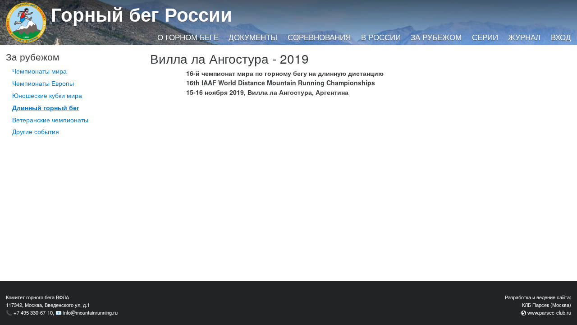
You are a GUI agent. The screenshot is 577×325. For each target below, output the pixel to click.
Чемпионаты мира (39, 70)
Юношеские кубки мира (47, 95)
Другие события (35, 131)
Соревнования (319, 37)
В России (381, 37)
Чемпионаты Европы (43, 83)
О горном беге (188, 37)
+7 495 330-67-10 (33, 312)
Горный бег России (141, 14)
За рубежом (436, 37)
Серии (485, 37)
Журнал (524, 37)
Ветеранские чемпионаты (50, 119)
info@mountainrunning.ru (90, 312)
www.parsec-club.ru (549, 312)
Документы (253, 37)
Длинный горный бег (45, 107)
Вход (561, 37)
